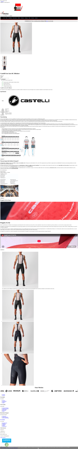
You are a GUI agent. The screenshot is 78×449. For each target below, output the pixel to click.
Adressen (3, 425)
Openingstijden (4, 401)
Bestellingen (4, 423)
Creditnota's (4, 424)
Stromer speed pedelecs (5, 417)
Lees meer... (2, 198)
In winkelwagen (3, 79)
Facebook (3, 394)
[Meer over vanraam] (57, 392)
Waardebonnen (4, 426)
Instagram (3, 395)
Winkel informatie (2, 437)
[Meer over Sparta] (42, 392)
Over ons (3, 400)
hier (47, 21)
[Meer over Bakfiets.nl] (65, 392)
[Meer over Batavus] (33, 392)
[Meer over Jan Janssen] (72, 392)
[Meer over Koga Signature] (9, 392)
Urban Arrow (4, 416)
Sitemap (3, 411)
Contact (3, 402)
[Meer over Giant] (49, 392)
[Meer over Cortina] (21, 392)
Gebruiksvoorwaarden (5, 408)
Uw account (2, 419)
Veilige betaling (4, 409)
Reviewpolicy (4, 410)
